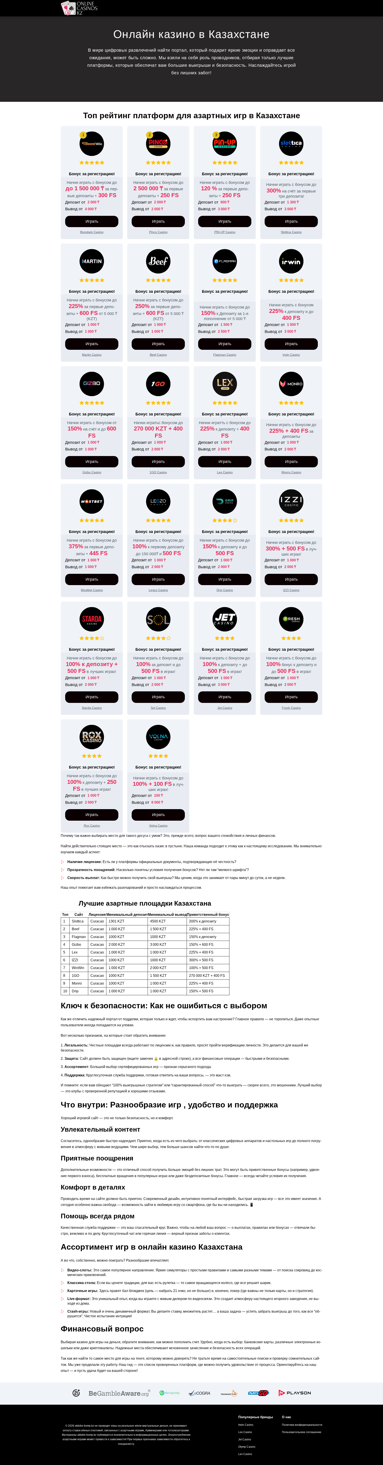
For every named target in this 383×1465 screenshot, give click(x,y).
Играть (92, 221)
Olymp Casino (246, 1446)
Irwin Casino (245, 1424)
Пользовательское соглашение (301, 1432)
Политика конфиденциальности (302, 1424)
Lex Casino (245, 1432)
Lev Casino (245, 1454)
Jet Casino (244, 1439)
